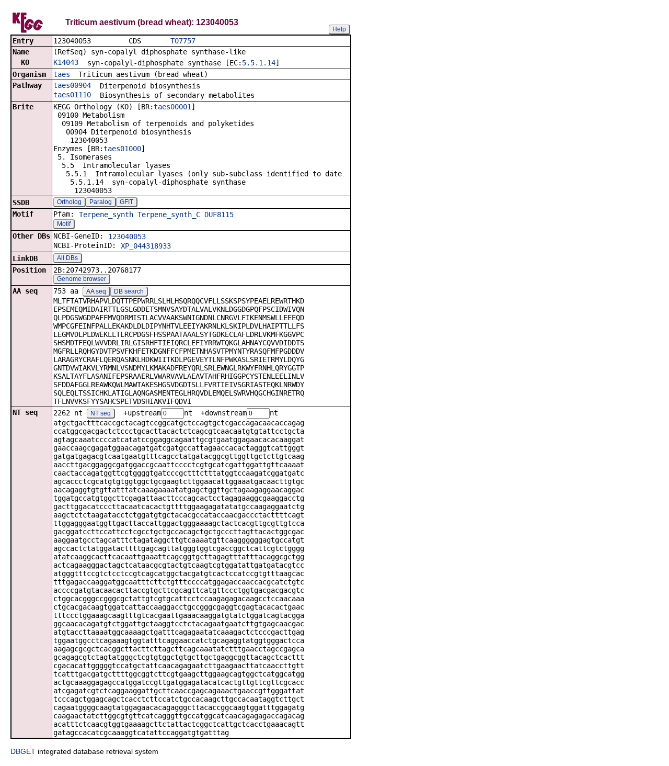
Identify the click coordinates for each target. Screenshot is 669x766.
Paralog (100, 202)
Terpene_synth (106, 214)
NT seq (100, 413)
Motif (64, 224)
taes (61, 74)
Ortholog (69, 202)
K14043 (65, 62)
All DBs (67, 258)
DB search (129, 291)
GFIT (126, 202)
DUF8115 (219, 214)
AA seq (96, 291)
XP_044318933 (146, 246)
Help (339, 29)
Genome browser (81, 279)
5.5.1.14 (258, 63)
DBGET (23, 751)
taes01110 (72, 95)
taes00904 (72, 85)
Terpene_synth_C (168, 214)
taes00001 (172, 107)
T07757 (182, 41)
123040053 (127, 236)
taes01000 (122, 148)
